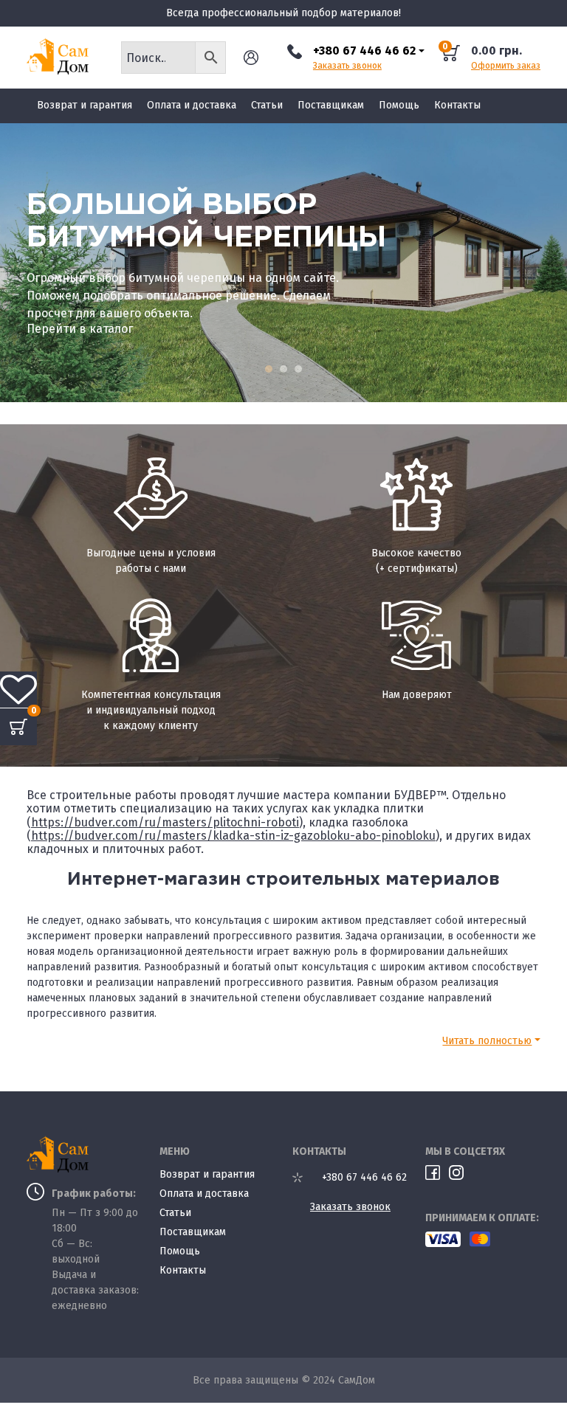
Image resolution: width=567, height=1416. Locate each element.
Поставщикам (331, 105)
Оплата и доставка (191, 105)
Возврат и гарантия (84, 105)
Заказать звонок (347, 66)
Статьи (267, 105)
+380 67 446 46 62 (364, 51)
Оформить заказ (505, 66)
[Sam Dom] (65, 56)
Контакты (457, 105)
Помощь (399, 105)
